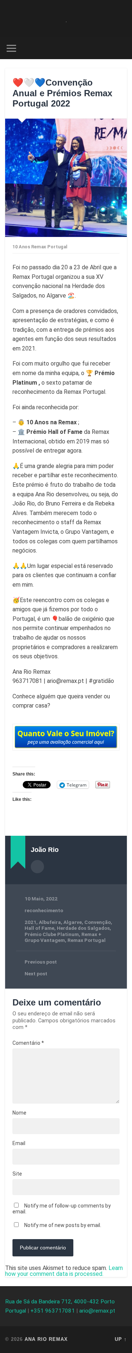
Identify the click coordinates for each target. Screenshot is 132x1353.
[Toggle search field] (121, 48)
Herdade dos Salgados (83, 928)
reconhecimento (44, 910)
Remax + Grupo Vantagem (63, 937)
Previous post (41, 962)
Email (18, 1143)
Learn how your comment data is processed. (64, 1270)
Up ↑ (121, 1339)
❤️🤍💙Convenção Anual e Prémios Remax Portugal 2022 (62, 93)
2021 (30, 922)
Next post (36, 973)
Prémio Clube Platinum (52, 934)
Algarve (72, 922)
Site (17, 1173)
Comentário (28, 1043)
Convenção (97, 922)
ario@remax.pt (97, 1310)
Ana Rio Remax (46, 1339)
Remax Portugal (86, 940)
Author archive (37, 866)
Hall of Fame (39, 928)
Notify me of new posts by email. (62, 1225)
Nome (19, 1112)
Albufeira (50, 922)
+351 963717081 (52, 1310)
